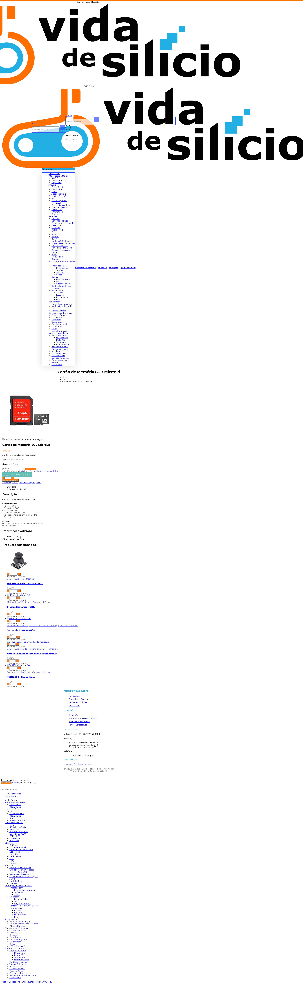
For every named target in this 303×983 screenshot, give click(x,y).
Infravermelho (58, 212)
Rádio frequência (59, 201)
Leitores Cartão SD (59, 245)
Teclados (60, 272)
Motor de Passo (63, 344)
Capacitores (56, 322)
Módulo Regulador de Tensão (23, 924)
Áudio (54, 254)
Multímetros (62, 297)
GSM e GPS (56, 210)
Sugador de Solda (64, 284)
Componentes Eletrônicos (60, 313)
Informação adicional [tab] (16, 489)
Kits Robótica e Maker (58, 176)
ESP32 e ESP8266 (59, 207)
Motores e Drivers (59, 335)
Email (38, 483)
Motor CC (60, 340)
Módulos (52, 239)
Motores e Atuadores (58, 333)
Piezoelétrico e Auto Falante (22, 975)
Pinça (58, 299)
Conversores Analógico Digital (23, 876)
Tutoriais (102, 268)
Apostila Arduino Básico (79, 722)
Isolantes (60, 295)
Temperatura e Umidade (62, 223)
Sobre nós (73, 715)
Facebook (6, 483)
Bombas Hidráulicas (60, 358)
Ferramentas (57, 290)
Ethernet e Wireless (60, 205)
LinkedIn (23, 483)
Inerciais (55, 236)
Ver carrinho (6, 782)
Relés (53, 329)
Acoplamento (57, 351)
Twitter (15, 483)
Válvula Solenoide (59, 349)
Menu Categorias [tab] (13, 794)
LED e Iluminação (59, 331)
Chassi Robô (56, 365)
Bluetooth (56, 214)
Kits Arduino (56, 180)
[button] (35, 123)
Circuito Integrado (59, 324)
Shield (54, 192)
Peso (53, 232)
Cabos (59, 275)
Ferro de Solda (62, 279)
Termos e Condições (78, 702)
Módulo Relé (57, 257)
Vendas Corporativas (78, 725)
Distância (55, 219)
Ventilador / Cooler (59, 347)
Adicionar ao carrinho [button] (16, 577)
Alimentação (54, 302)
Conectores (56, 317)
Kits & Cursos (57, 178)
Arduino (52, 185)
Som (53, 234)
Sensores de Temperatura (27, 649)
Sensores (53, 216)
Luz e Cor (55, 228)
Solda (58, 281)
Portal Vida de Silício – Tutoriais (82, 718)
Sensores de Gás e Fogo (48, 626)
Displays (55, 259)
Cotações (113, 268)
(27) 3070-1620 (128, 268)
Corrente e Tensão (59, 221)
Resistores (55, 320)
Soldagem (56, 277)
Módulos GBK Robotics (61, 241)
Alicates (59, 293)
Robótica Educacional (85, 268)
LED (9, 602)
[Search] (62, 127)
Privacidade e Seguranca (80, 699)
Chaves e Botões (58, 315)
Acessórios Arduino (59, 194)
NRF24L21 (56, 203)
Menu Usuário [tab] (11, 796)
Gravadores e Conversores (63, 243)
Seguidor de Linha (15, 672)
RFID (53, 198)
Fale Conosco (75, 696)
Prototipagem (57, 266)
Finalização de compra (22, 782)
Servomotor (61, 342)
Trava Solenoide (58, 353)
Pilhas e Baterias (58, 311)
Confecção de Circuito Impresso (24, 906)
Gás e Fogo (56, 225)
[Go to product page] (91, 561)
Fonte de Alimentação (61, 304)
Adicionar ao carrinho (10, 480)
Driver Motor (62, 338)
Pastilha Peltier (58, 356)
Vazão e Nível (57, 230)
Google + (31, 483)
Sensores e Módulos (49, 471)
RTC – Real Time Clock (61, 248)
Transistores (56, 326)
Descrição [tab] (11, 487)
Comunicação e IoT (57, 196)
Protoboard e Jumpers (62, 269)
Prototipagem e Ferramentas (18, 885)
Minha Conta (54, 174)
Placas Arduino (58, 187)
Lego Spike (56, 183)
